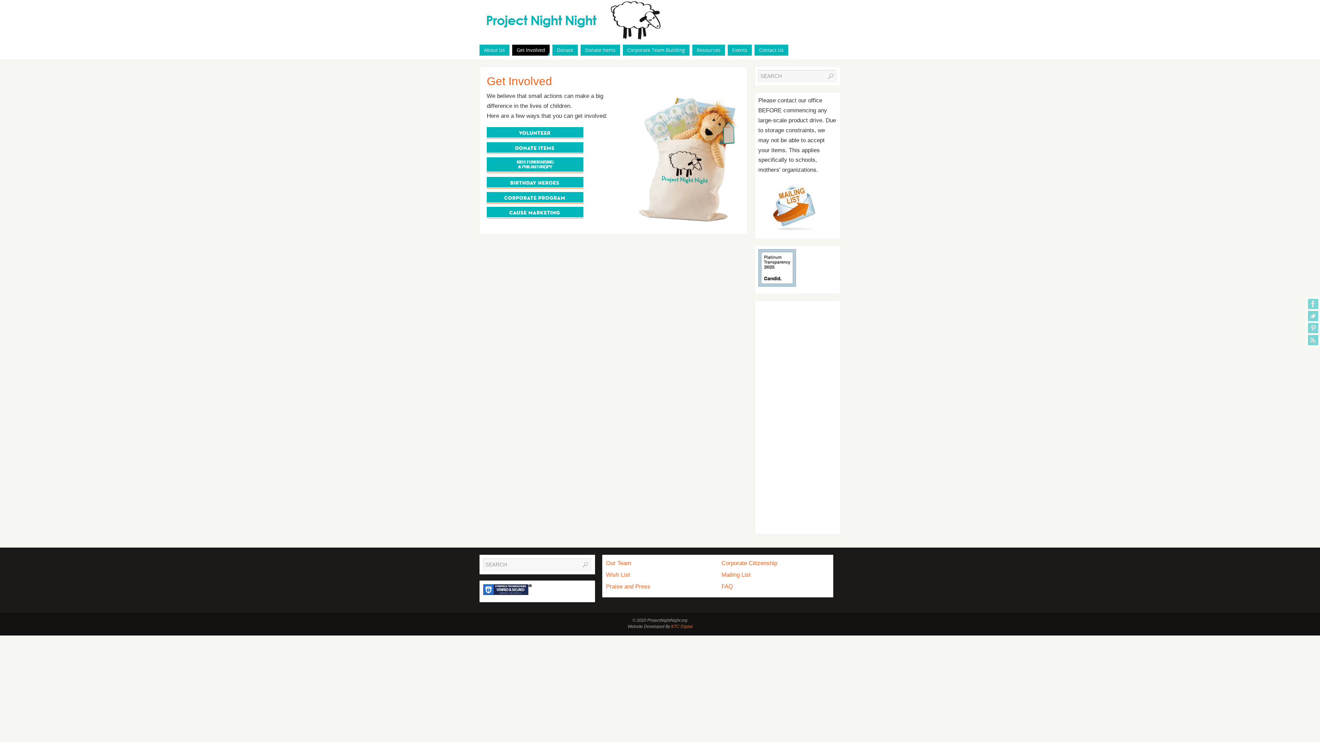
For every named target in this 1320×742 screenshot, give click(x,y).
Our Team (618, 563)
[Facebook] (1313, 304)
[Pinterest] (1313, 328)
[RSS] (1313, 340)
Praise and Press (628, 586)
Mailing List (736, 575)
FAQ (727, 586)
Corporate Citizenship (749, 563)
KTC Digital (682, 626)
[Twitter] (1313, 316)
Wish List (618, 575)
